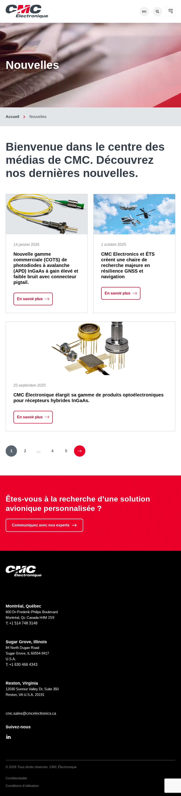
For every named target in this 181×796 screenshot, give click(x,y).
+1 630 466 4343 (23, 665)
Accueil (12, 117)
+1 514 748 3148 (23, 623)
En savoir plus (35, 301)
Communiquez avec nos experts (41, 525)
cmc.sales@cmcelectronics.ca (31, 713)
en (144, 11)
